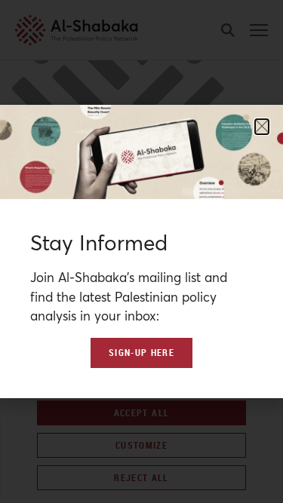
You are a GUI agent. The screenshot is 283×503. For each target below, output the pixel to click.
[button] (262, 126)
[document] (141, 251)
